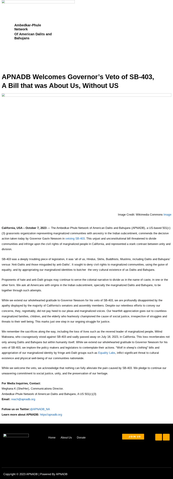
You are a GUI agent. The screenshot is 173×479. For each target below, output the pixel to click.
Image (167, 214)
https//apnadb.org (51, 414)
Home (52, 437)
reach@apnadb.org (22, 399)
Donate (81, 437)
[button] (142, 31)
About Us (66, 437)
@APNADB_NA (40, 409)
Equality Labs (106, 352)
